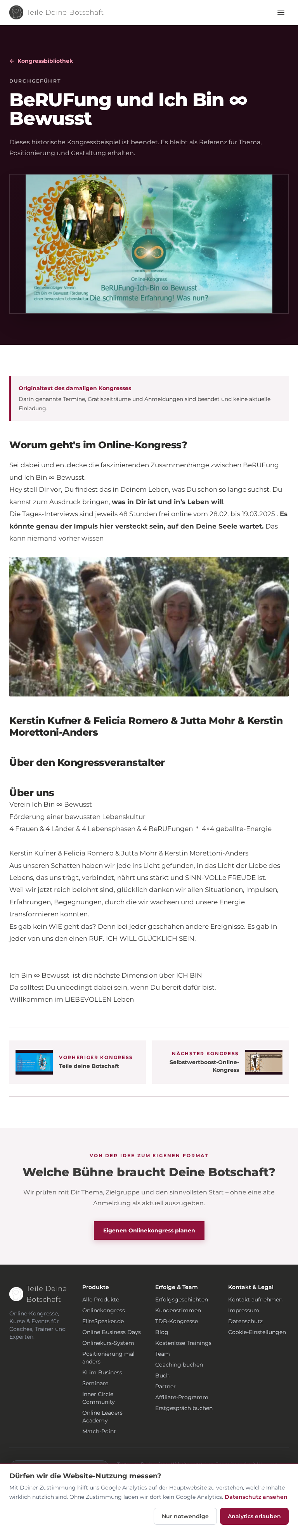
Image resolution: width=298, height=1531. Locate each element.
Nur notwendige (185, 1516)
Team (162, 1353)
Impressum (243, 1310)
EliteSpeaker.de (103, 1321)
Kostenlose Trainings (183, 1342)
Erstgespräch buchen (184, 1408)
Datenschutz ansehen (256, 1496)
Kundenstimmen (178, 1310)
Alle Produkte (100, 1299)
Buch (162, 1375)
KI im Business (102, 1372)
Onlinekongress (103, 1310)
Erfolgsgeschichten (181, 1299)
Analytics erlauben (254, 1516)
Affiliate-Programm (181, 1397)
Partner (165, 1386)
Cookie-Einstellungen (257, 1332)
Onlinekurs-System (108, 1342)
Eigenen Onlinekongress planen (149, 1230)
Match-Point (99, 1431)
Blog (161, 1332)
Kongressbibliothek (41, 60)
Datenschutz (245, 1321)
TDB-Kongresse (176, 1321)
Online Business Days (111, 1332)
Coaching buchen (179, 1364)
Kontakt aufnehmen (255, 1299)
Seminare (95, 1383)
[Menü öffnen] (281, 12)
